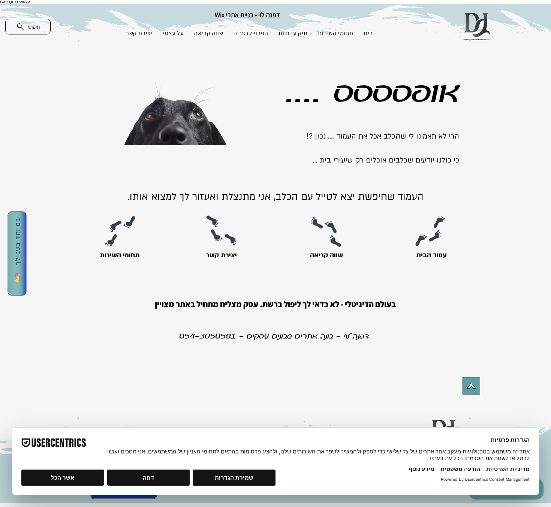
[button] (16, 254)
